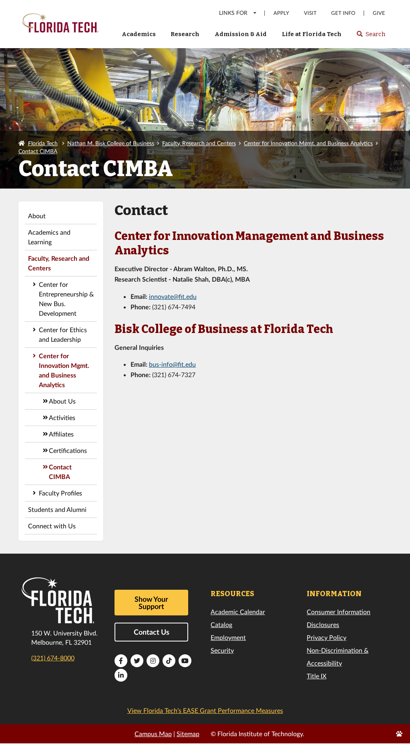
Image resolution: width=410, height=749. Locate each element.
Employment (228, 637)
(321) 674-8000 (52, 658)
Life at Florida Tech (312, 34)
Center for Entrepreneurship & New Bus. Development (66, 298)
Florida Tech (43, 143)
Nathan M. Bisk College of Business (110, 143)
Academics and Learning (49, 237)
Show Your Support (151, 603)
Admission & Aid (241, 34)
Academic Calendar (238, 611)
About (37, 215)
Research (185, 34)
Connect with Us (52, 526)
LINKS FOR (233, 12)
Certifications (68, 450)
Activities (62, 417)
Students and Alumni (57, 509)
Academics (139, 34)
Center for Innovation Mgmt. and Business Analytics (308, 143)
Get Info (343, 13)
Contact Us (151, 631)
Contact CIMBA (37, 151)
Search (370, 36)
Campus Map (153, 733)
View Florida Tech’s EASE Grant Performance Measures (205, 710)
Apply (281, 13)
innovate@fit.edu (173, 296)
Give (379, 13)
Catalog (221, 624)
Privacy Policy (326, 637)
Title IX (316, 676)
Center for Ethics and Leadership (63, 334)
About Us (62, 401)
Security (222, 650)
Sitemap (188, 733)
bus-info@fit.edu (172, 364)
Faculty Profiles (60, 493)
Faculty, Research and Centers (199, 143)
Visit (310, 13)
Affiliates (61, 434)
